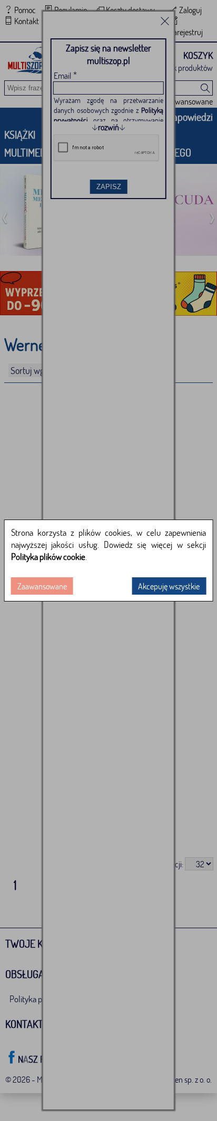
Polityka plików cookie (48, 557)
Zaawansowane (42, 585)
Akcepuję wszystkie (169, 585)
